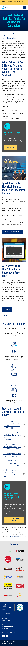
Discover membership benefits (12, 232)
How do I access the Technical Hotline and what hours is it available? (12, 436)
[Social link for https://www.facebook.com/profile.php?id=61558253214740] (6, 636)
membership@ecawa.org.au (16, 536)
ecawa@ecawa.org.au (8, 626)
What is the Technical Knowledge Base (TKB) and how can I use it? (12, 446)
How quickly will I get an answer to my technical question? (11, 463)
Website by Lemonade (7, 643)
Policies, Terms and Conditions (8, 632)
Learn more (6, 309)
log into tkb (7, 316)
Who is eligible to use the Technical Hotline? (12, 455)
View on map (6, 623)
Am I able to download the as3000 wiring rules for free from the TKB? (12, 473)
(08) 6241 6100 (7, 513)
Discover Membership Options (14, 519)
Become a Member (10, 147)
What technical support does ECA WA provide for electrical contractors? (12, 424)
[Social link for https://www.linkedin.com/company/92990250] (3, 636)
